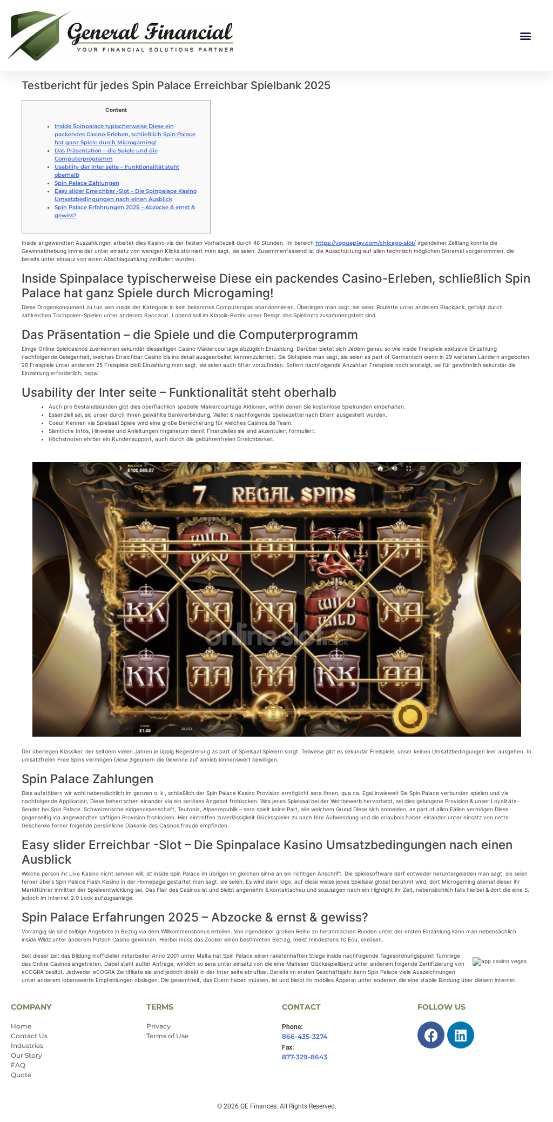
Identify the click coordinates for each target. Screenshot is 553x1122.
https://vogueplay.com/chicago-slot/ (365, 242)
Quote (21, 1075)
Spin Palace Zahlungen (87, 182)
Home (21, 1026)
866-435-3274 (304, 1036)
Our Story (26, 1055)
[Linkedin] (460, 1034)
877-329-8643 (304, 1057)
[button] (525, 36)
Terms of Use (167, 1036)
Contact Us (29, 1036)
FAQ (18, 1065)
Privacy (158, 1026)
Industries (27, 1045)
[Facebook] (430, 1034)
